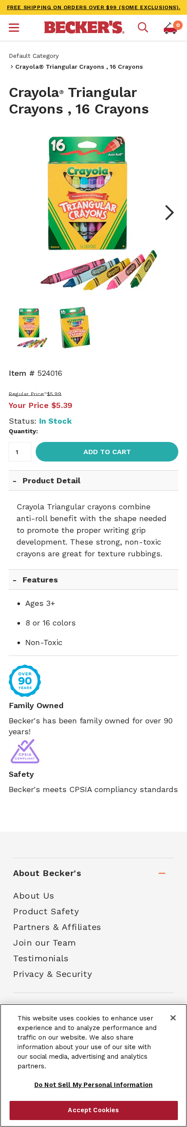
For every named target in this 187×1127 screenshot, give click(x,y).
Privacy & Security (52, 974)
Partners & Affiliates (57, 927)
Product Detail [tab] (51, 480)
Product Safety (46, 911)
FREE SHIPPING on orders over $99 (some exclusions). (93, 7)
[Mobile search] (143, 27)
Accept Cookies (93, 1110)
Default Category (34, 55)
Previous (21, 212)
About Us (33, 895)
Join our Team (44, 942)
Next (165, 212)
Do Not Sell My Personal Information (93, 1085)
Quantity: (23, 431)
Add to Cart (107, 452)
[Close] (173, 1017)
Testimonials (40, 958)
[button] (14, 28)
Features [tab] (40, 579)
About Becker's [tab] (47, 873)
